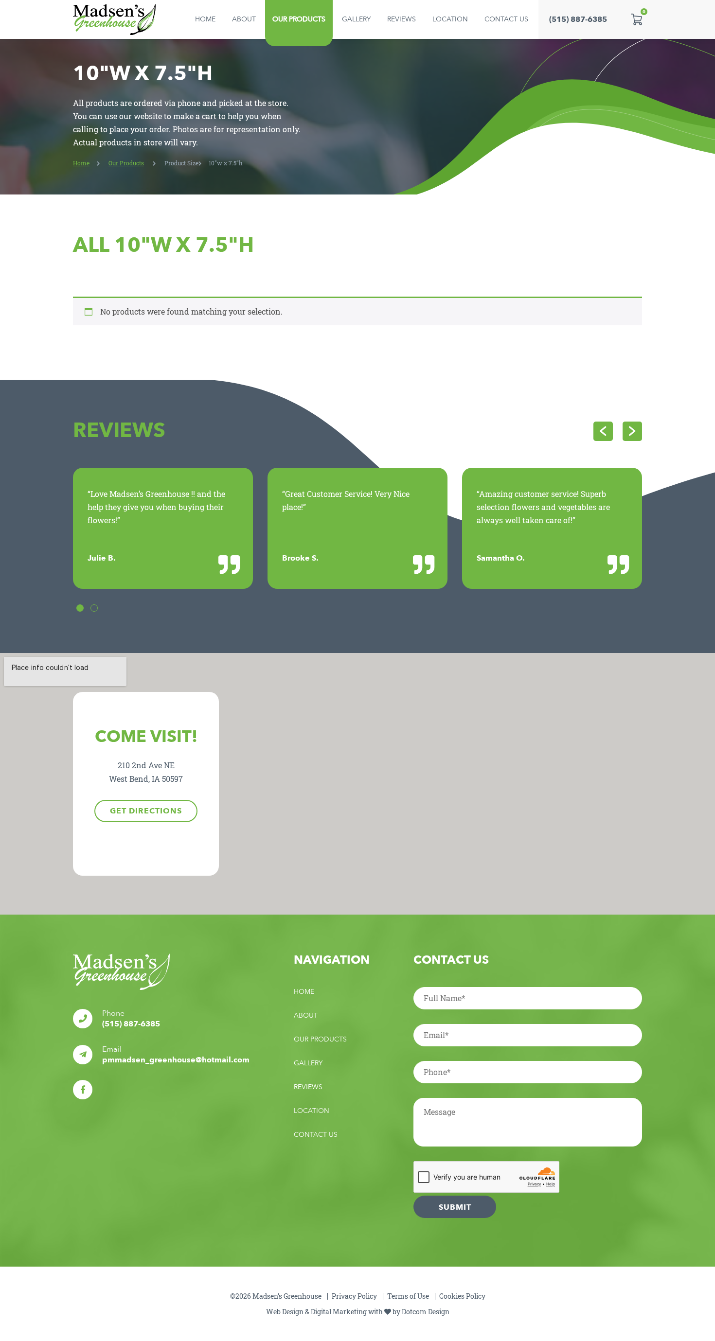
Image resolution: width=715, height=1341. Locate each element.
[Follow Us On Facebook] (82, 1089)
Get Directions (146, 811)
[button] (80, 608)
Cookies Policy (462, 1296)
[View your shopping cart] (636, 19)
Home (205, 19)
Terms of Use (408, 1296)
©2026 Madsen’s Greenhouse (276, 1296)
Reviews (401, 19)
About (244, 19)
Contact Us (506, 19)
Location (450, 19)
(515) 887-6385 (578, 19)
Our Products (298, 19)
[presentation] (603, 431)
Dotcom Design (425, 1311)
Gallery (356, 19)
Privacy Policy (354, 1296)
